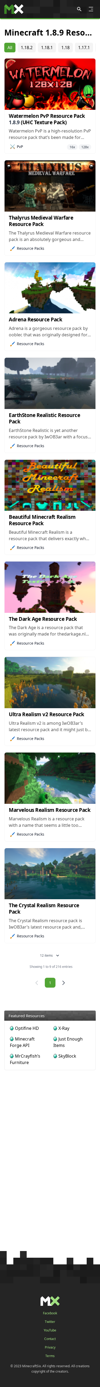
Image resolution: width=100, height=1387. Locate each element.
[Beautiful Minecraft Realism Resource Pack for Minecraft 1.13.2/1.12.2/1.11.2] (50, 485)
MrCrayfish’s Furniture (25, 1059)
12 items (46, 955)
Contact (50, 1339)
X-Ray (63, 1028)
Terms (50, 1356)
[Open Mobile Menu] (91, 9)
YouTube (50, 1330)
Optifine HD (27, 1028)
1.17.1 (84, 47)
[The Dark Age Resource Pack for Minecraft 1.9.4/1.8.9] (50, 587)
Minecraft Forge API (22, 1042)
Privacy (50, 1347)
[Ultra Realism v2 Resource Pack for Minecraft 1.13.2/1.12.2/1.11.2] (50, 682)
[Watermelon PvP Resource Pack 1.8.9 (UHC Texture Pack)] (50, 84)
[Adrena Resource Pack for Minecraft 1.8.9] (50, 288)
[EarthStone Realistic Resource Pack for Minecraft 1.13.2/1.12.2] (50, 383)
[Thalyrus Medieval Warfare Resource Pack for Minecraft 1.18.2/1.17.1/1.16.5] (50, 186)
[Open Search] (79, 9)
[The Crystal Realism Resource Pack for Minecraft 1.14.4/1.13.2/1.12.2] (50, 873)
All (9, 47)
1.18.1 (47, 47)
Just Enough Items (68, 1042)
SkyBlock (67, 1056)
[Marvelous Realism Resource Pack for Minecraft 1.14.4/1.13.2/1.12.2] (50, 778)
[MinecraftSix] (13, 9)
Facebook (50, 1313)
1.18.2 (27, 47)
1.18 (65, 47)
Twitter (50, 1322)
